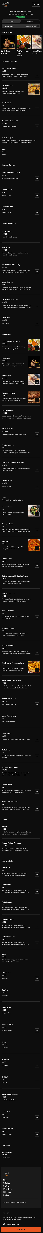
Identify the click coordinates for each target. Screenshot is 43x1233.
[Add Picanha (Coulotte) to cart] (37, 400)
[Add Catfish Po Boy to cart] (37, 195)
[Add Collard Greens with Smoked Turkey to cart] (37, 583)
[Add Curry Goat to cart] (37, 323)
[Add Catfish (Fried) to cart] (37, 486)
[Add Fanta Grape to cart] (37, 891)
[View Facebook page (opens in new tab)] (4, 1213)
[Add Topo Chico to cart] (37, 1117)
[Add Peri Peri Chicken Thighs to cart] (28, 46)
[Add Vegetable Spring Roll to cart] (37, 126)
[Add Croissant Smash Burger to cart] (37, 178)
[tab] (11, 21)
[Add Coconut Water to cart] (37, 1030)
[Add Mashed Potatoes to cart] (37, 635)
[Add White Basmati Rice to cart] (37, 704)
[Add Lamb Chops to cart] (12, 46)
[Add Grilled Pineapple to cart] (37, 617)
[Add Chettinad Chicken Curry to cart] (37, 271)
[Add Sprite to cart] (37, 961)
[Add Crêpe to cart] (37, 155)
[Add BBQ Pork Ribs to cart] (37, 434)
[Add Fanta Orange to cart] (37, 909)
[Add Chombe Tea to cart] (37, 1013)
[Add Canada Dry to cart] (37, 978)
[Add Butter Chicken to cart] (37, 289)
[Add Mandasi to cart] (37, 833)
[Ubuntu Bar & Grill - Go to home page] (5, 4)
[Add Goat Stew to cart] (37, 254)
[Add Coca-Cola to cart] (37, 874)
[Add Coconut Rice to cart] (37, 565)
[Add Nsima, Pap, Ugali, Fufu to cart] (37, 808)
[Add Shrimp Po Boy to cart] (37, 212)
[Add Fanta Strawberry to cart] (37, 943)
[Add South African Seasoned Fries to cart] (37, 670)
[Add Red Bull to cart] (37, 1083)
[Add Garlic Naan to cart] (37, 757)
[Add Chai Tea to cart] (37, 996)
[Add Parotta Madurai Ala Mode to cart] (37, 850)
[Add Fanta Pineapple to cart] (37, 926)
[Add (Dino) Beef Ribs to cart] (37, 417)
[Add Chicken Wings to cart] (37, 92)
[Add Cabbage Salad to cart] (37, 530)
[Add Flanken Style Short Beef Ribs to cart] (37, 469)
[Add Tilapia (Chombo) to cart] (37, 452)
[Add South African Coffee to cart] (37, 1100)
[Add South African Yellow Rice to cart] (37, 687)
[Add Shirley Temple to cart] (37, 1134)
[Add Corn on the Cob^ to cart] (37, 600)
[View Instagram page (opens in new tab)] (7, 1213)
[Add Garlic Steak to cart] (37, 382)
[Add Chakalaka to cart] (37, 548)
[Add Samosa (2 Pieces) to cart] (37, 75)
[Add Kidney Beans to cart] (37, 791)
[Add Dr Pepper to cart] (37, 1065)
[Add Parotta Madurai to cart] (37, 652)
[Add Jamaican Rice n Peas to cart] (37, 774)
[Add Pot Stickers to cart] (37, 109)
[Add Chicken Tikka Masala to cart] (37, 306)
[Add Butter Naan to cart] (37, 739)
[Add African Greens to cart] (37, 513)
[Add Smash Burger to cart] (37, 1158)
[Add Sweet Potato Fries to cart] (37, 722)
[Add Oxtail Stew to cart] (37, 237)
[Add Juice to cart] (37, 1048)
